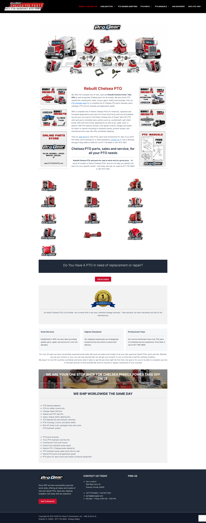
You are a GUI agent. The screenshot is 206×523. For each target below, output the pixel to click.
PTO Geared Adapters (127, 6)
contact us (115, 140)
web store (83, 137)
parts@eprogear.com (94, 496)
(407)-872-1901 (194, 6)
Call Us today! (103, 279)
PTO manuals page (79, 103)
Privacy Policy (74, 519)
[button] (114, 6)
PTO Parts (145, 6)
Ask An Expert (178, 6)
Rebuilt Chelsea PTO (88, 6)
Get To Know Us (47, 501)
